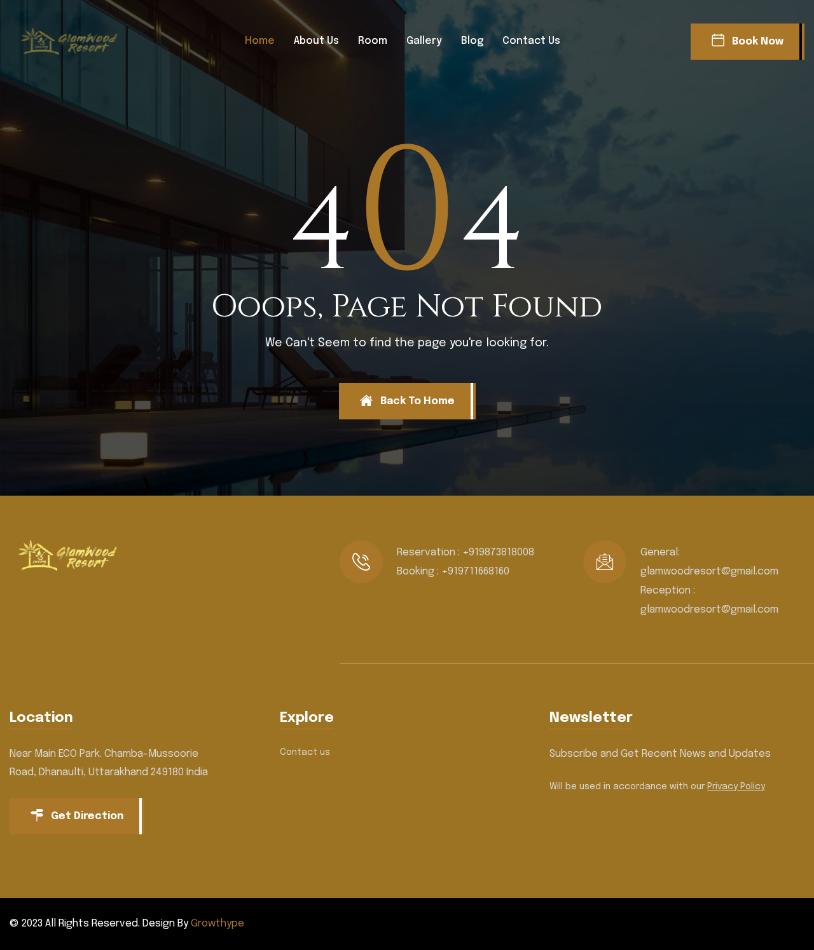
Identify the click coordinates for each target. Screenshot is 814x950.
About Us (316, 41)
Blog (472, 41)
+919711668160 (475, 571)
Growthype (217, 923)
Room (372, 41)
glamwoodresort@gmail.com (709, 571)
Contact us (531, 41)
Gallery (424, 41)
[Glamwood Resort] (73, 41)
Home (260, 41)
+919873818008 (498, 552)
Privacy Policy (736, 786)
